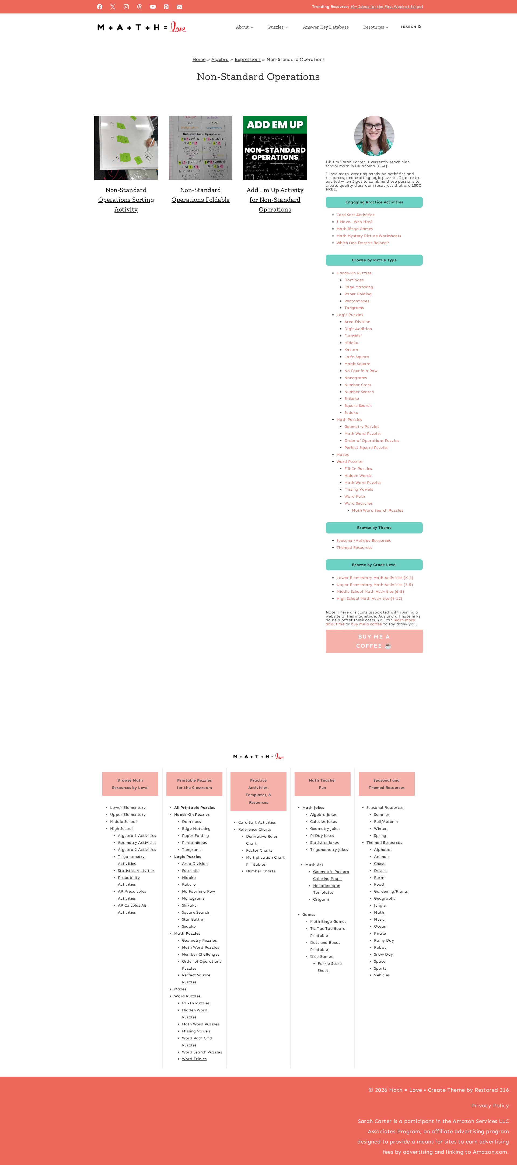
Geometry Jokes (325, 828)
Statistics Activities (136, 870)
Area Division (357, 321)
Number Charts (260, 871)
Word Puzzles (350, 461)
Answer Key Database (326, 27)
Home (199, 59)
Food (379, 884)
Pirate (380, 933)
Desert (380, 870)
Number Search (359, 391)
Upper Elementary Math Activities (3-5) (375, 584)
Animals (381, 856)
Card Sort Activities (355, 214)
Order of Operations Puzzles (371, 440)
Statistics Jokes (324, 842)
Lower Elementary (128, 807)
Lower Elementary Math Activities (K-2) (375, 577)
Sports (380, 968)
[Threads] (139, 6)
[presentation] (126, 148)
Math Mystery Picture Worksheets (369, 235)
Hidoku (351, 342)
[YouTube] (153, 6)
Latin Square (356, 356)
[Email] (179, 6)
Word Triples (194, 1058)
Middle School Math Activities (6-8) (370, 591)
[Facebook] (99, 6)
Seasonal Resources (385, 807)
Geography (385, 898)
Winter (380, 828)
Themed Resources (354, 547)
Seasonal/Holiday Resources (364, 540)
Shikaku (351, 398)
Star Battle (192, 919)
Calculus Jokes (323, 821)
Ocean (380, 926)
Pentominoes (356, 301)
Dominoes (354, 280)
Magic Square (357, 363)
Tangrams (354, 307)
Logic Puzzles (350, 314)
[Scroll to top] (503, 1143)
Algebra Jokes (323, 814)
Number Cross (357, 384)
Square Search (358, 405)
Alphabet (383, 849)
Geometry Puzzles (361, 426)
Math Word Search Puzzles (377, 510)
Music (379, 919)
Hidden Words (358, 475)
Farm (379, 877)
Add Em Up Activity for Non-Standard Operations (275, 199)
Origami (321, 899)
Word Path (354, 496)
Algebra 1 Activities (137, 835)
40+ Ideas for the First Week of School (386, 6)
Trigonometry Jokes (329, 849)
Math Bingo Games (355, 228)
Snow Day (383, 954)
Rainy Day (384, 940)
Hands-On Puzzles (354, 273)
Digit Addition (358, 328)
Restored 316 (492, 1090)
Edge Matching (358, 287)
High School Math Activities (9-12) (370, 598)
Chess (379, 863)
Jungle (380, 905)
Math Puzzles (349, 419)
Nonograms (355, 377)
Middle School (123, 821)
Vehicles (382, 975)
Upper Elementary (128, 814)
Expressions (248, 59)
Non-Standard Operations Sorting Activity (126, 199)
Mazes (343, 454)
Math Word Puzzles (363, 433)
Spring (380, 835)
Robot (380, 947)
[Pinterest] (166, 6)
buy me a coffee (366, 624)
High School (121, 828)
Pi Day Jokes (322, 835)
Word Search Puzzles (202, 1052)
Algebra (220, 59)
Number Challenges (200, 954)
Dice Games (321, 956)
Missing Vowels (358, 489)
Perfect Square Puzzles (366, 447)
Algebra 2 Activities (137, 849)
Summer (381, 814)
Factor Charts (259, 850)
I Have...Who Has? (355, 221)
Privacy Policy (490, 1105)
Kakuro (351, 349)
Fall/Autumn (386, 821)
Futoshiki (353, 335)
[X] (112, 6)
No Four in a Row (361, 370)
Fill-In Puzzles (358, 468)
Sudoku (351, 412)
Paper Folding (358, 294)
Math (379, 912)
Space (379, 961)
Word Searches (358, 503)
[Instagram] (126, 6)
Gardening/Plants (391, 891)
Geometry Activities (137, 842)
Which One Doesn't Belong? (363, 242)
